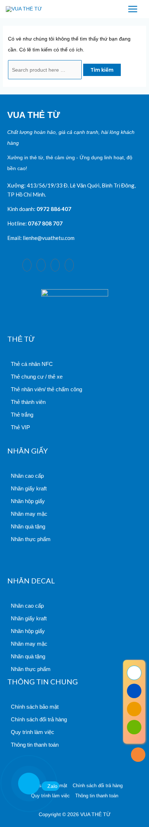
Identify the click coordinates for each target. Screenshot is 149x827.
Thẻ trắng (22, 415)
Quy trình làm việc (32, 732)
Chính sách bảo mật (35, 707)
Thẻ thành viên (28, 402)
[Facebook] (26, 265)
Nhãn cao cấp (27, 476)
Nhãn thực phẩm (31, 539)
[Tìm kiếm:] (45, 70)
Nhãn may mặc (29, 514)
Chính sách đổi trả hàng (39, 719)
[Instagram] (41, 265)
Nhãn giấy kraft (29, 488)
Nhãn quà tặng (28, 526)
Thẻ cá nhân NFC (32, 364)
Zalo (52, 786)
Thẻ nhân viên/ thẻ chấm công (46, 389)
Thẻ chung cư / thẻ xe (37, 377)
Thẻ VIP (20, 427)
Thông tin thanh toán (35, 745)
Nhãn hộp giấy (28, 501)
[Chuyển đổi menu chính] (133, 9)
